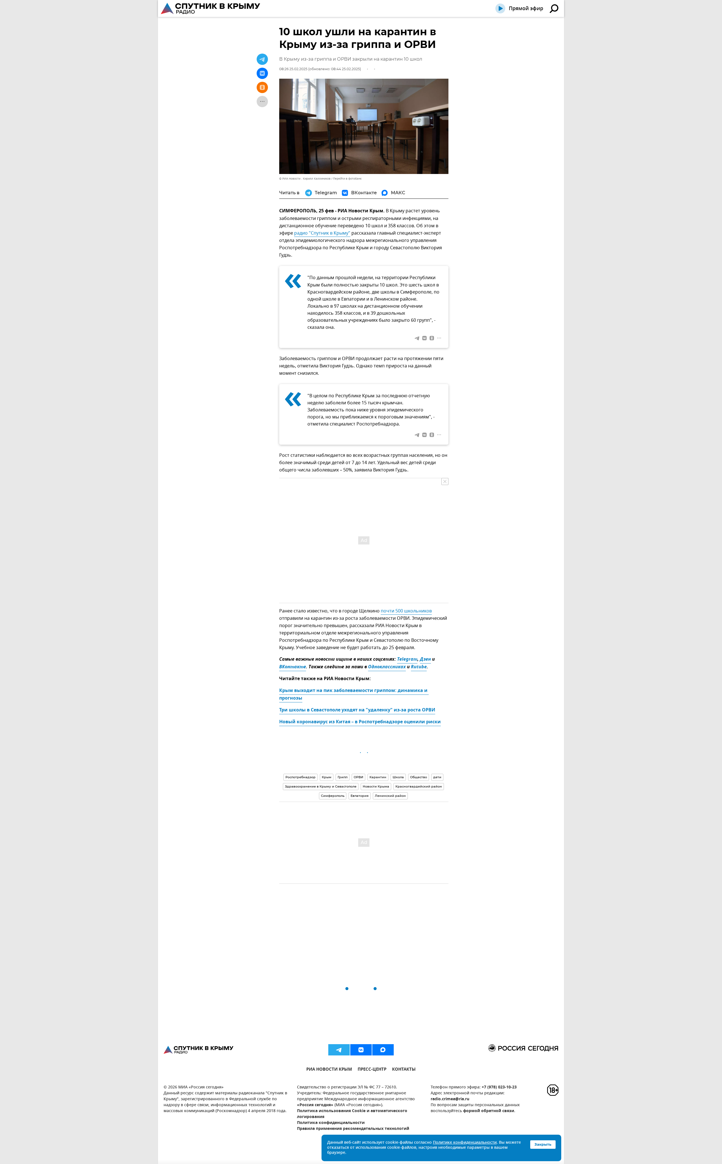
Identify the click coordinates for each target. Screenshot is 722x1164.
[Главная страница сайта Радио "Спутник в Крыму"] (211, 8)
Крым (326, 777)
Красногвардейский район (418, 786)
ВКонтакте (292, 667)
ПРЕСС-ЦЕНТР (372, 1070)
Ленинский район (390, 796)
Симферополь (332, 796)
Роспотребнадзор (300, 777)
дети (437, 777)
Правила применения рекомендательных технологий (353, 1129)
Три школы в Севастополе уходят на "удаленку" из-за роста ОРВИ (357, 710)
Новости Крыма (376, 786)
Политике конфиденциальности (465, 1142)
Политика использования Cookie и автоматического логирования (352, 1114)
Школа (398, 777)
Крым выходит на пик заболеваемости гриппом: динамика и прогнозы (354, 694)
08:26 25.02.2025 (293, 69)
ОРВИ (358, 777)
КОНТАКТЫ (404, 1070)
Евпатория (360, 796)
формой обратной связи (488, 1111)
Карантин (377, 777)
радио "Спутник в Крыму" (322, 233)
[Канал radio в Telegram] (339, 1049)
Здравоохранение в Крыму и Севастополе (320, 786)
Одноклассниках (387, 667)
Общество (418, 777)
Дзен (425, 659)
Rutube (419, 667)
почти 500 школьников (406, 611)
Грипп (342, 777)
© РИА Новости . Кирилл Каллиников (305, 179)
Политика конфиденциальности (331, 1123)
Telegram (407, 659)
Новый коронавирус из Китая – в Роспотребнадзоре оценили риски (360, 722)
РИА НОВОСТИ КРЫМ (329, 1070)
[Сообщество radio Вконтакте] (361, 1049)
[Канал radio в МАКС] (383, 1049)
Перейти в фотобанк (347, 179)
